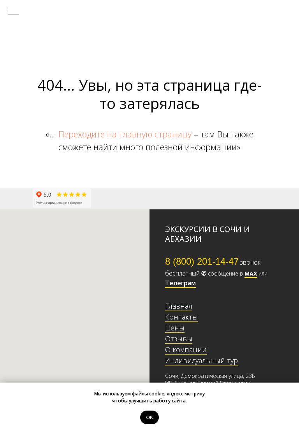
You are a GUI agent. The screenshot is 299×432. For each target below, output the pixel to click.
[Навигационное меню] (13, 12)
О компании (186, 349)
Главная (178, 306)
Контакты (181, 316)
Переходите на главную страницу (125, 134)
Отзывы (178, 338)
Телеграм (180, 283)
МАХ (250, 273)
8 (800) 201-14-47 (202, 261)
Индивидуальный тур (201, 360)
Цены (175, 327)
